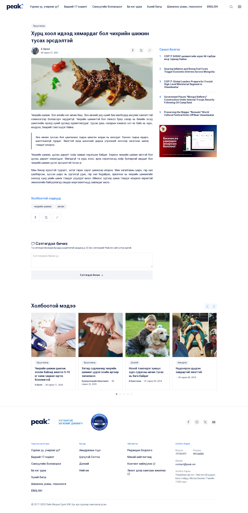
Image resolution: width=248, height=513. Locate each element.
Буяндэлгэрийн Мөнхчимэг (95, 381)
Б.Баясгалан (135, 381)
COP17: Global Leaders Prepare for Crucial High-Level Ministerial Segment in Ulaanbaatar (188, 84)
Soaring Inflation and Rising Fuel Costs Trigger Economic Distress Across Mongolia (189, 70)
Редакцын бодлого (139, 450)
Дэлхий (134, 362)
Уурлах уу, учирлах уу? (44, 6)
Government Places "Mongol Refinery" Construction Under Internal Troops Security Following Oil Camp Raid (189, 99)
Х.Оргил (45, 49)
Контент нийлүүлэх (140, 463)
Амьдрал (182, 362)
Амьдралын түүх (90, 450)
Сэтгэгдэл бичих (90, 275)
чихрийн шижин (42, 206)
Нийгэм (84, 470)
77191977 (180, 454)
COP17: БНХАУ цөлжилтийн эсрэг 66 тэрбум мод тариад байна (189, 57)
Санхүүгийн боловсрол (107, 6)
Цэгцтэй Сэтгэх (89, 457)
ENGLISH (212, 6)
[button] (231, 6)
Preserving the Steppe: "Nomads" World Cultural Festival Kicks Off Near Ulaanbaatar (189, 113)
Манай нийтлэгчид (139, 457)
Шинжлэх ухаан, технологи (184, 6)
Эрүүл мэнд (39, 26)
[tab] (116, 394)
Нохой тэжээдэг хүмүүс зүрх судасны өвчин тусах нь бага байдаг (146, 372)
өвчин (61, 206)
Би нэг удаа (134, 6)
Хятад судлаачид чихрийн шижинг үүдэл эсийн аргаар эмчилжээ (100, 372)
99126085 (198, 454)
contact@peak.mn (185, 464)
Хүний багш (154, 6)
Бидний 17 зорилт (75, 6)
